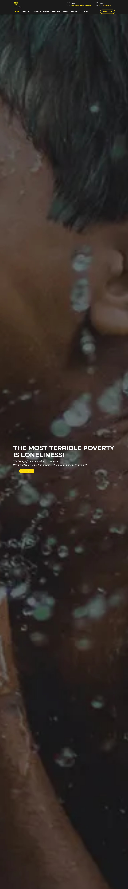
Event (65, 11)
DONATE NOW (27, 471)
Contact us (75, 11)
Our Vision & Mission (41, 11)
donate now (107, 11)
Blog (86, 11)
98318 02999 (107, 6)
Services (55, 11)
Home (17, 11)
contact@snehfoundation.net (81, 6)
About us (26, 11)
